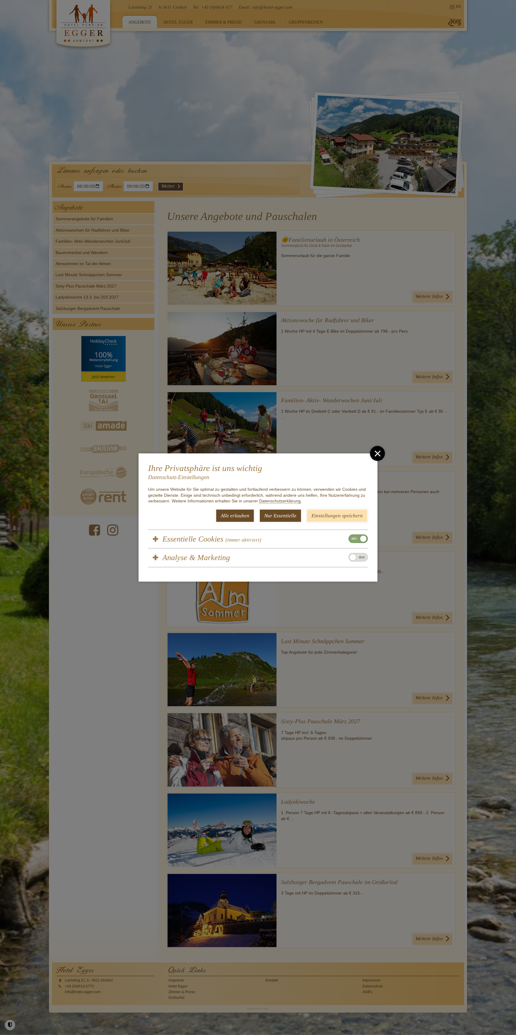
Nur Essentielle (280, 516)
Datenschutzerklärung (280, 501)
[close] (377, 453)
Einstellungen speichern (337, 516)
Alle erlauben (235, 516)
